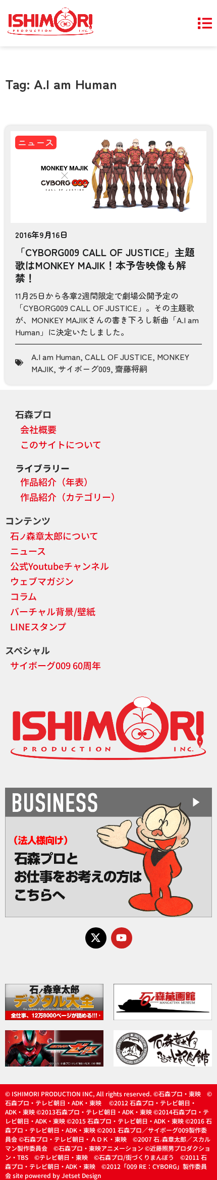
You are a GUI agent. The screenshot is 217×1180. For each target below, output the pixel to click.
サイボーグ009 (84, 369)
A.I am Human (55, 356)
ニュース (36, 142)
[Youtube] (121, 938)
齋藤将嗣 (131, 369)
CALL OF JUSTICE (118, 356)
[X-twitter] (95, 938)
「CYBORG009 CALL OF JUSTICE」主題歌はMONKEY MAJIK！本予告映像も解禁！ (105, 265)
